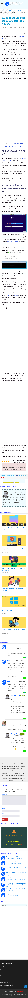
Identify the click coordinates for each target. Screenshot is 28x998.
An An (8, 722)
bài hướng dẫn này (12, 241)
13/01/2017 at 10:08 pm (20, 681)
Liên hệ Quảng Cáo (5, 979)
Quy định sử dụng (4, 972)
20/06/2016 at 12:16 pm (20, 721)
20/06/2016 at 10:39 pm (20, 735)
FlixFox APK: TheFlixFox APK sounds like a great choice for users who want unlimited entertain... (16, 863)
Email (3, 813)
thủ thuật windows (8, 482)
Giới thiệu (2, 966)
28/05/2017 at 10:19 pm (20, 660)
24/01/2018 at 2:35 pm (21, 645)
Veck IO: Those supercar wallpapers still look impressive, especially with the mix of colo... (16, 885)
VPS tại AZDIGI (19, 991)
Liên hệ (2, 969)
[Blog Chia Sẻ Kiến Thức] (14, 4)
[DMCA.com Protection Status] (9, 985)
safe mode (16, 482)
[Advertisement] (14, 97)
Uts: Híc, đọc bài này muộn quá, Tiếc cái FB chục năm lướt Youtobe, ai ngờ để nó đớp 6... (16, 874)
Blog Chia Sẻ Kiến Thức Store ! (14, 836)
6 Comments (6, 30)
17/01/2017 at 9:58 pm (21, 697)
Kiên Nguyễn (6, 27)
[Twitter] (14, 993)
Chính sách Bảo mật (5, 982)
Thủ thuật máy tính (6, 10)
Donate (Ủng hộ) (4, 975)
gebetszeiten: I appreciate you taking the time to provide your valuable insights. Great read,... (16, 879)
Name (3, 808)
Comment (4, 794)
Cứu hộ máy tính (17, 10)
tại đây (8, 295)
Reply (25, 657)
